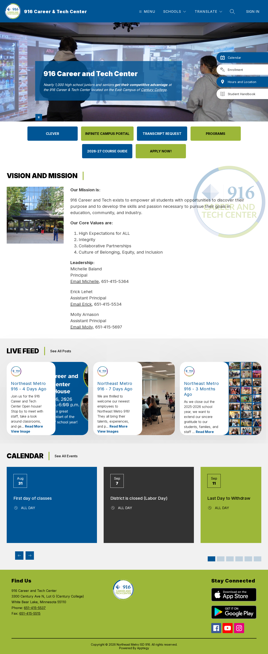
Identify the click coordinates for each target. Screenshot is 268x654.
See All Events (66, 456)
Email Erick (81, 304)
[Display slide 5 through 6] (230, 558)
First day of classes (32, 498)
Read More (34, 426)
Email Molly (81, 327)
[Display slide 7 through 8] (239, 558)
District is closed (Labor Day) (139, 498)
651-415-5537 (35, 608)
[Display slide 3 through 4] (220, 558)
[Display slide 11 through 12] (257, 558)
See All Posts (60, 351)
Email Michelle (84, 281)
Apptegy (143, 648)
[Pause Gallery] (38, 117)
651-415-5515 (29, 613)
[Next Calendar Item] (30, 555)
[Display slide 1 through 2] (211, 558)
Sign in (252, 11)
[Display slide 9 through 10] (248, 558)
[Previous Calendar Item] (19, 555)
